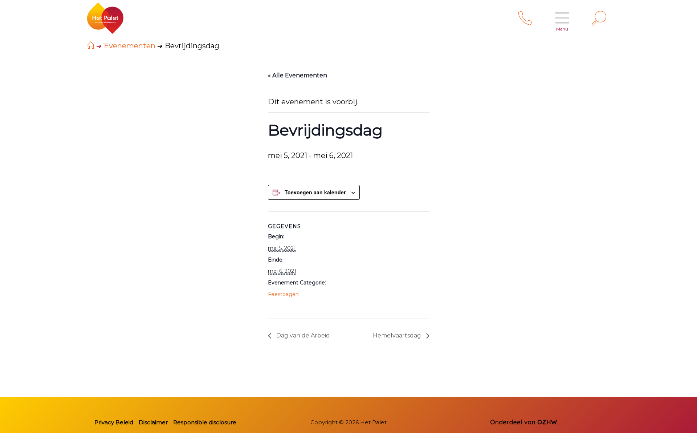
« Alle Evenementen (297, 75)
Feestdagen (283, 294)
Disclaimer (153, 422)
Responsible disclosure (204, 422)
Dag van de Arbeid (302, 335)
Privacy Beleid (113, 422)
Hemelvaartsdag (398, 335)
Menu (562, 29)
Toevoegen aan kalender (315, 192)
